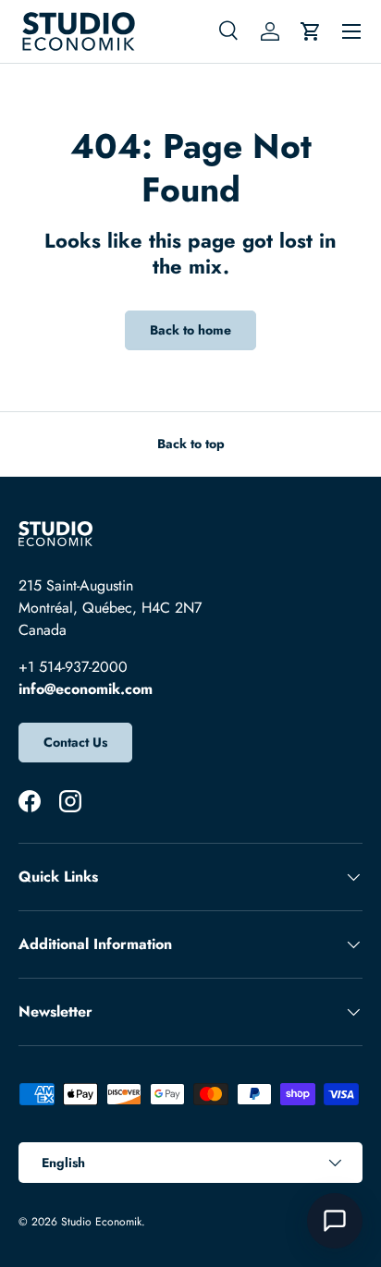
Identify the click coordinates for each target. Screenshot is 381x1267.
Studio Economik (101, 1221)
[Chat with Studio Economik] (335, 1221)
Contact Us (75, 742)
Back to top (191, 443)
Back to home (190, 330)
